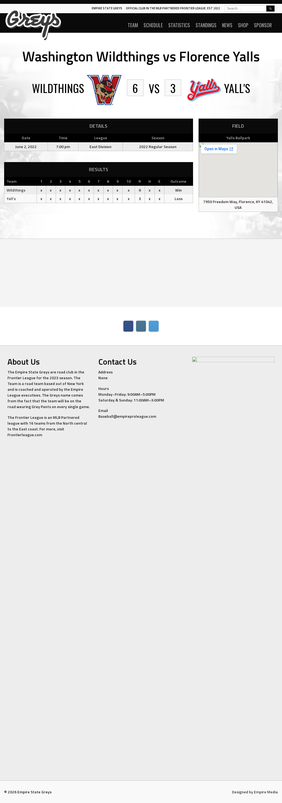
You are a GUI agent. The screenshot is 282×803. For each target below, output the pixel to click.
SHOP (243, 25)
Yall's (11, 198)
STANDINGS (206, 25)
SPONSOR (263, 25)
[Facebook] (128, 326)
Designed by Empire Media (255, 792)
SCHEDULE (153, 25)
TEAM (133, 25)
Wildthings (16, 190)
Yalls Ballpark (238, 138)
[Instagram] (141, 326)
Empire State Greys (107, 8)
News (227, 25)
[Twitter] (154, 326)
